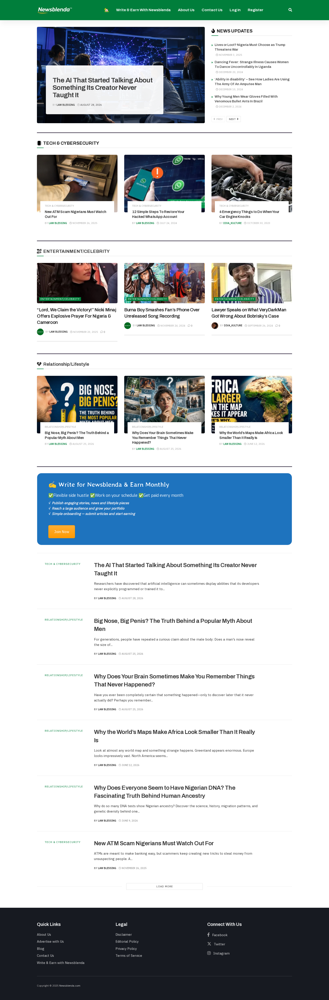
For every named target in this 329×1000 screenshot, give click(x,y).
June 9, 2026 (129, 820)
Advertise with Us (50, 941)
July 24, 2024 (168, 223)
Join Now (61, 531)
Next (233, 119)
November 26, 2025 (84, 223)
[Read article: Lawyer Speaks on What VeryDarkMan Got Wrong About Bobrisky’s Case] (252, 283)
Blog (40, 948)
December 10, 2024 (230, 89)
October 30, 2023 (258, 223)
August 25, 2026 (83, 443)
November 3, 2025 (230, 54)
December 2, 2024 (229, 106)
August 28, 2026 (91, 104)
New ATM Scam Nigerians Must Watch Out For (154, 843)
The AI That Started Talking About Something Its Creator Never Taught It (102, 88)
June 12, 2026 (255, 443)
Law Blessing (66, 104)
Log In (235, 10)
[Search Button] (290, 10)
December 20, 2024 (230, 72)
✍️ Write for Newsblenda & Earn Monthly (108, 484)
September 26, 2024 (260, 325)
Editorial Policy (127, 941)
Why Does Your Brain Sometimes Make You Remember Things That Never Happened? (162, 437)
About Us (186, 10)
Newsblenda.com (69, 985)
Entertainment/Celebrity (60, 299)
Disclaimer (123, 934)
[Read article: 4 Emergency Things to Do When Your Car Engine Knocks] (252, 183)
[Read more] (274, 581)
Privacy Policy (126, 948)
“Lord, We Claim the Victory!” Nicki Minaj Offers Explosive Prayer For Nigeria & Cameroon (76, 316)
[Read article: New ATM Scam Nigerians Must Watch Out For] (77, 183)
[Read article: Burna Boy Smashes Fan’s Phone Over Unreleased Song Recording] (164, 283)
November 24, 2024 (172, 325)
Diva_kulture (232, 223)
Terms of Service (128, 955)
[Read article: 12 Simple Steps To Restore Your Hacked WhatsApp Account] (164, 183)
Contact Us (212, 10)
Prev (219, 119)
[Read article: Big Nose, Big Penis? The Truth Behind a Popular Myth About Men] (77, 404)
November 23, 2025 (85, 331)
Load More (164, 886)
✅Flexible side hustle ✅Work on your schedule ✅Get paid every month (115, 495)
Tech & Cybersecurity (70, 66)
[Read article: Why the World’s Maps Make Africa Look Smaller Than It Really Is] (252, 404)
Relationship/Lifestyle (60, 427)
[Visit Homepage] (55, 10)
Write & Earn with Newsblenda (143, 10)
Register (255, 10)
